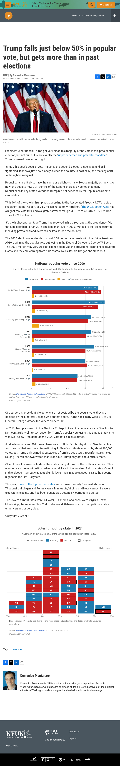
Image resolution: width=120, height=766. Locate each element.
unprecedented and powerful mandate (82, 155)
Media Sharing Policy (55, 740)
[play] (8, 16)
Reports (73, 739)
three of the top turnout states (36, 484)
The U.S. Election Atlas (95, 206)
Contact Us (74, 731)
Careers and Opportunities (51, 732)
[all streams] (115, 15)
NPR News (18, 649)
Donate (107, 4)
